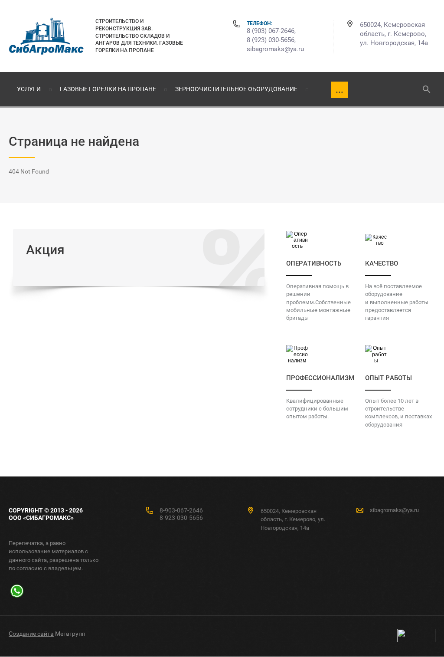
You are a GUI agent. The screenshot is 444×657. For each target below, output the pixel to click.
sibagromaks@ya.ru (275, 49)
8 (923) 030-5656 (270, 40)
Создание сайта (31, 633)
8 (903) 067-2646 (270, 31)
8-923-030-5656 (181, 517)
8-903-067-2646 (181, 510)
